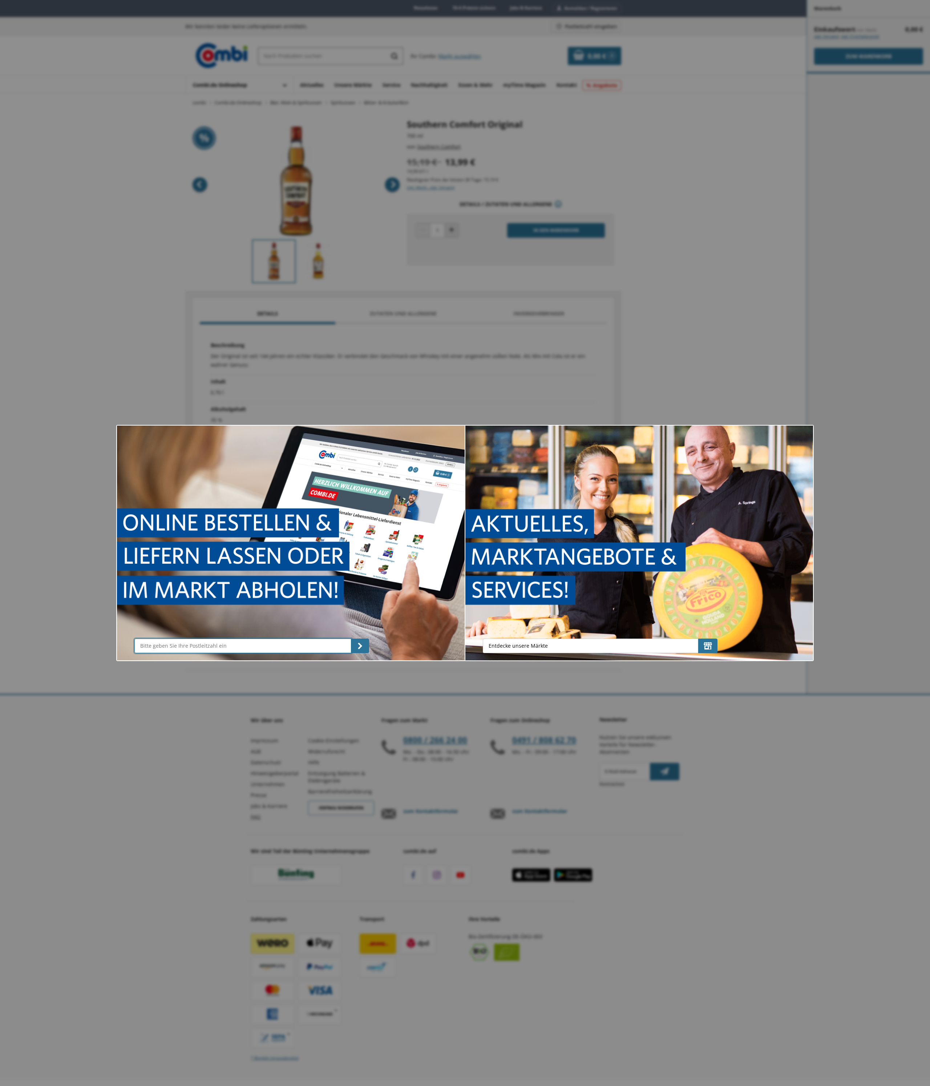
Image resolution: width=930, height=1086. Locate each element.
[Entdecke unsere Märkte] (707, 646)
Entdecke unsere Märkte (518, 645)
